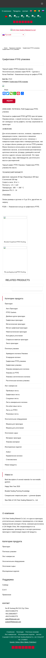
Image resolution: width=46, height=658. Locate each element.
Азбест (8, 452)
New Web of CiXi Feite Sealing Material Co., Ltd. (21, 500)
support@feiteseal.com (13, 622)
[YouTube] (31, 22)
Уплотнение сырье (11, 433)
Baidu (26, 642)
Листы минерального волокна (16, 402)
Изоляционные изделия (13, 447)
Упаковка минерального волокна (17, 369)
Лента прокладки (12, 343)
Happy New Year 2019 (12, 486)
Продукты (17, 11)
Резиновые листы (12, 414)
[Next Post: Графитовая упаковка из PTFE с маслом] (27, 289)
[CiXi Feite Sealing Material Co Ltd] (23, 30)
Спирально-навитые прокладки (17, 339)
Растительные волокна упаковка (17, 380)
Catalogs (5, 585)
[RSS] (14, 22)
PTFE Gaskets (11, 312)
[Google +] (23, 22)
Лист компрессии (11, 386)
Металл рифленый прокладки (16, 328)
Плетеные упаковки (12, 348)
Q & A (4, 590)
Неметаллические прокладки (16, 332)
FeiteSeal (32, 642)
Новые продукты (11, 465)
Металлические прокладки (15, 324)
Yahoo (17, 642)
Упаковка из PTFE (12, 373)
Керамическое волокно (14, 456)
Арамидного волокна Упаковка (17, 353)
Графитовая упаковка (13, 365)
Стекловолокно (11, 459)
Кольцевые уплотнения (14, 336)
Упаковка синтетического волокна (18, 377)
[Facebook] (20, 22)
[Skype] (28, 22)
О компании (6, 11)
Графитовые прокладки (14, 320)
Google (12, 642)
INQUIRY (10, 101)
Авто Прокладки (12, 308)
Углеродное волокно (13, 357)
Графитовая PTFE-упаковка (18, 82)
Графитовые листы (13, 394)
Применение (6, 595)
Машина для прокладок (14, 424)
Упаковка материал (13, 442)
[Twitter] (17, 22)
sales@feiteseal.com (12, 619)
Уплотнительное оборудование (16, 419)
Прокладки (9, 304)
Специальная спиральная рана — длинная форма (23, 495)
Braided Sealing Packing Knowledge (17, 491)
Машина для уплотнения (15, 428)
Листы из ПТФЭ (11, 410)
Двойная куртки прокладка (15, 316)
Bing (22, 642)
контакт (25, 11)
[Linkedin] (25, 22)
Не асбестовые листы (14, 406)
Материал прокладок (13, 438)
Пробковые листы (12, 391)
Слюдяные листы (12, 398)
